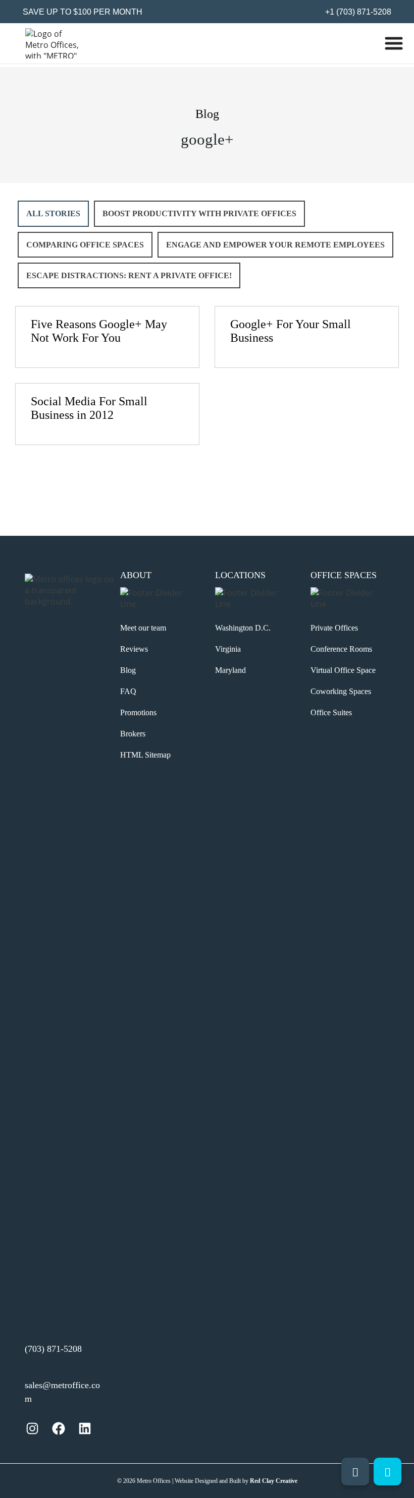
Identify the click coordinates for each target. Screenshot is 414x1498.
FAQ (128, 691)
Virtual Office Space (343, 670)
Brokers (132, 733)
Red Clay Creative (273, 1480)
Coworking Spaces (340, 691)
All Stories (53, 213)
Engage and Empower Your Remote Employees (275, 244)
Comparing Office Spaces (85, 244)
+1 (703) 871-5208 (357, 12)
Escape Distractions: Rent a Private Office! (129, 275)
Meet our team (143, 627)
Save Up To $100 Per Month (82, 12)
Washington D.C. (243, 627)
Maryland (230, 670)
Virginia (228, 649)
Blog (128, 670)
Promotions (138, 712)
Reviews (134, 649)
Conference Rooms (341, 649)
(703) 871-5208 (53, 1349)
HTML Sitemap (145, 755)
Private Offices (334, 627)
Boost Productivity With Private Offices (199, 213)
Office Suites (331, 712)
